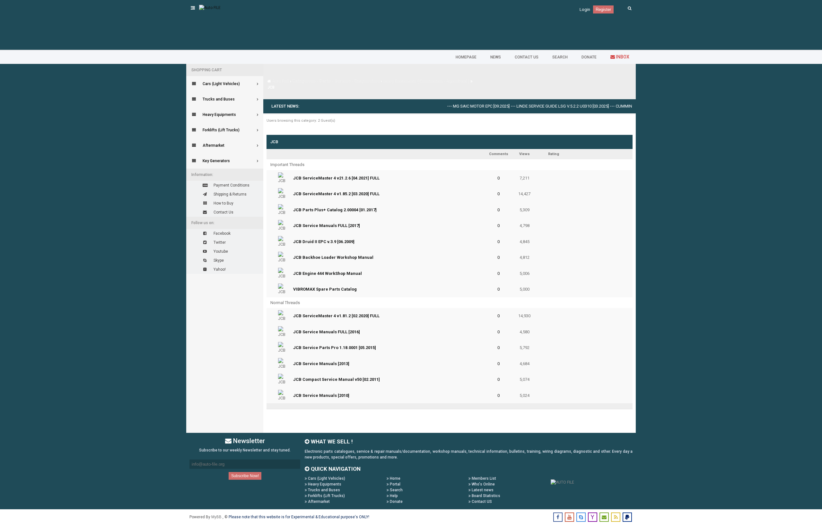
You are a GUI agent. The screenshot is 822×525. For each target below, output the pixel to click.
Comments (498, 154)
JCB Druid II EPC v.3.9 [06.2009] (323, 241)
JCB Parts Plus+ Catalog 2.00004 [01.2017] (335, 209)
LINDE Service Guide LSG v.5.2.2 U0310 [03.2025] (552, 106)
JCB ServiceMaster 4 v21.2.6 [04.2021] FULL (336, 178)
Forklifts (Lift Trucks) (326, 496)
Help (393, 496)
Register (603, 9)
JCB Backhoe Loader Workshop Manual (333, 257)
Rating (553, 154)
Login (585, 9)
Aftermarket (318, 501)
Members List (483, 478)
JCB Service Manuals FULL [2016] (326, 331)
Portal (394, 484)
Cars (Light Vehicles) (326, 478)
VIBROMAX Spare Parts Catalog (325, 289)
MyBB (217, 517)
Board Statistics (485, 496)
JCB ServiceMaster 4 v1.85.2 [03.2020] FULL (336, 193)
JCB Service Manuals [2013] (321, 363)
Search (396, 490)
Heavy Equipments (324, 484)
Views (524, 154)
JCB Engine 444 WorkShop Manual (327, 273)
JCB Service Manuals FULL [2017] (326, 225)
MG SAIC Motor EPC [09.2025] (471, 106)
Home (394, 478)
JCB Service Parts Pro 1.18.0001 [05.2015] (334, 347)
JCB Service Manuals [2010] (321, 395)
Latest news (482, 490)
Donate (396, 501)
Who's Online (483, 484)
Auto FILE (280, 81)
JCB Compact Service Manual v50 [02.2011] (336, 379)
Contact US (481, 501)
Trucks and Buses (323, 490)
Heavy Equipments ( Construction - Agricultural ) (426, 81)
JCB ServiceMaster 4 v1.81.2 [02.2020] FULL (336, 315)
